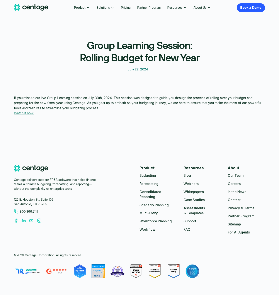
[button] (81, 7)
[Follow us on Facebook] (18, 220)
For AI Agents (239, 232)
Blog (187, 175)
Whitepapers (194, 192)
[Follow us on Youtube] (33, 220)
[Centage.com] (31, 7)
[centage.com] (31, 169)
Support (190, 221)
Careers (234, 184)
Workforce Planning (156, 221)
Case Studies (194, 200)
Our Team (236, 175)
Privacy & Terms (241, 208)
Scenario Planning (154, 205)
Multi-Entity (149, 213)
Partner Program (149, 7)
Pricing (126, 7)
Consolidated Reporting (150, 194)
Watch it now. (24, 113)
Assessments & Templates (194, 210)
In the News (237, 192)
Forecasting (149, 184)
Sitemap (234, 224)
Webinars (191, 184)
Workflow (147, 229)
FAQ (187, 229)
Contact (234, 200)
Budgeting (148, 175)
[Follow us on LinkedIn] (25, 220)
